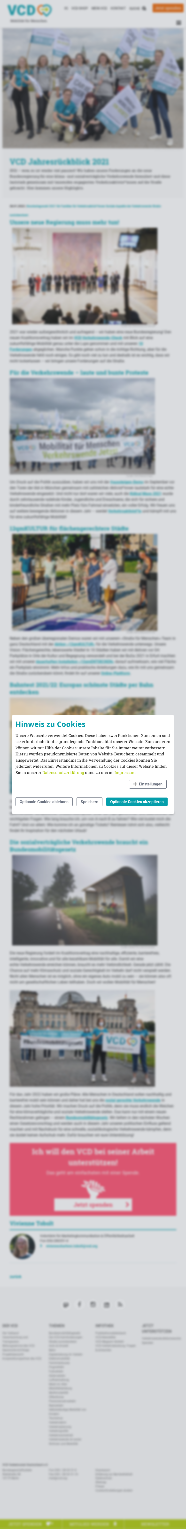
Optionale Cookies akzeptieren (137, 801)
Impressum (126, 772)
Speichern (89, 801)
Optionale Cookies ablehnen (44, 801)
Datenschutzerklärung (63, 772)
